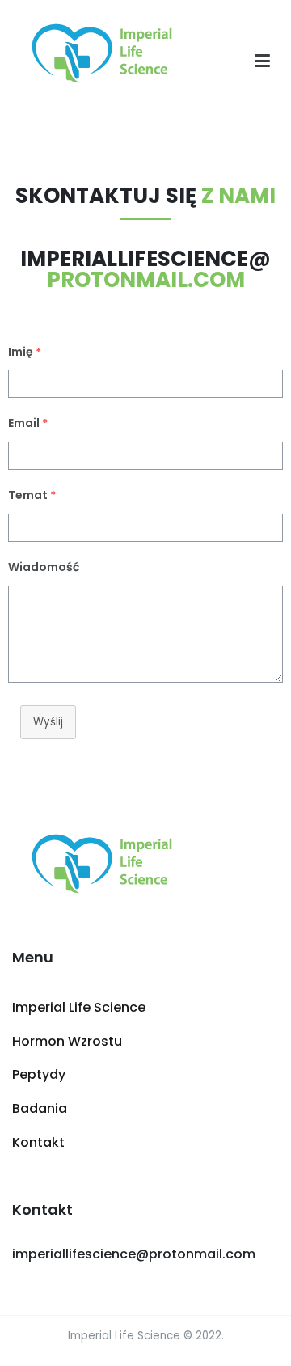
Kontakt (38, 1142)
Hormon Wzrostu (67, 1041)
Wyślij (48, 722)
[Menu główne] (262, 61)
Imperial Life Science (79, 1007)
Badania (39, 1108)
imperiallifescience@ (145, 269)
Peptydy (38, 1074)
